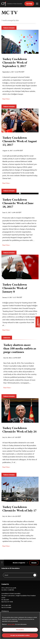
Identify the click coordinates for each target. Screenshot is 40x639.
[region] (20, 625)
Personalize (20, 629)
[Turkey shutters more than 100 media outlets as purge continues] (20, 365)
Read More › (6, 99)
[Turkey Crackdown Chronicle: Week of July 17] (20, 489)
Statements (6, 338)
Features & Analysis (9, 28)
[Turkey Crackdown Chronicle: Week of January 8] (20, 267)
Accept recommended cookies (19, 635)
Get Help (29, 4)
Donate (33, 563)
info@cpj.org (5, 611)
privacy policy (11, 624)
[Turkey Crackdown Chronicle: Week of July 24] (20, 410)
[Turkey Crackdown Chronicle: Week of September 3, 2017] (20, 42)
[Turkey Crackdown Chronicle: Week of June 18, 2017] (20, 193)
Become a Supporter (19, 563)
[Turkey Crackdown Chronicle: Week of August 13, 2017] (20, 120)
